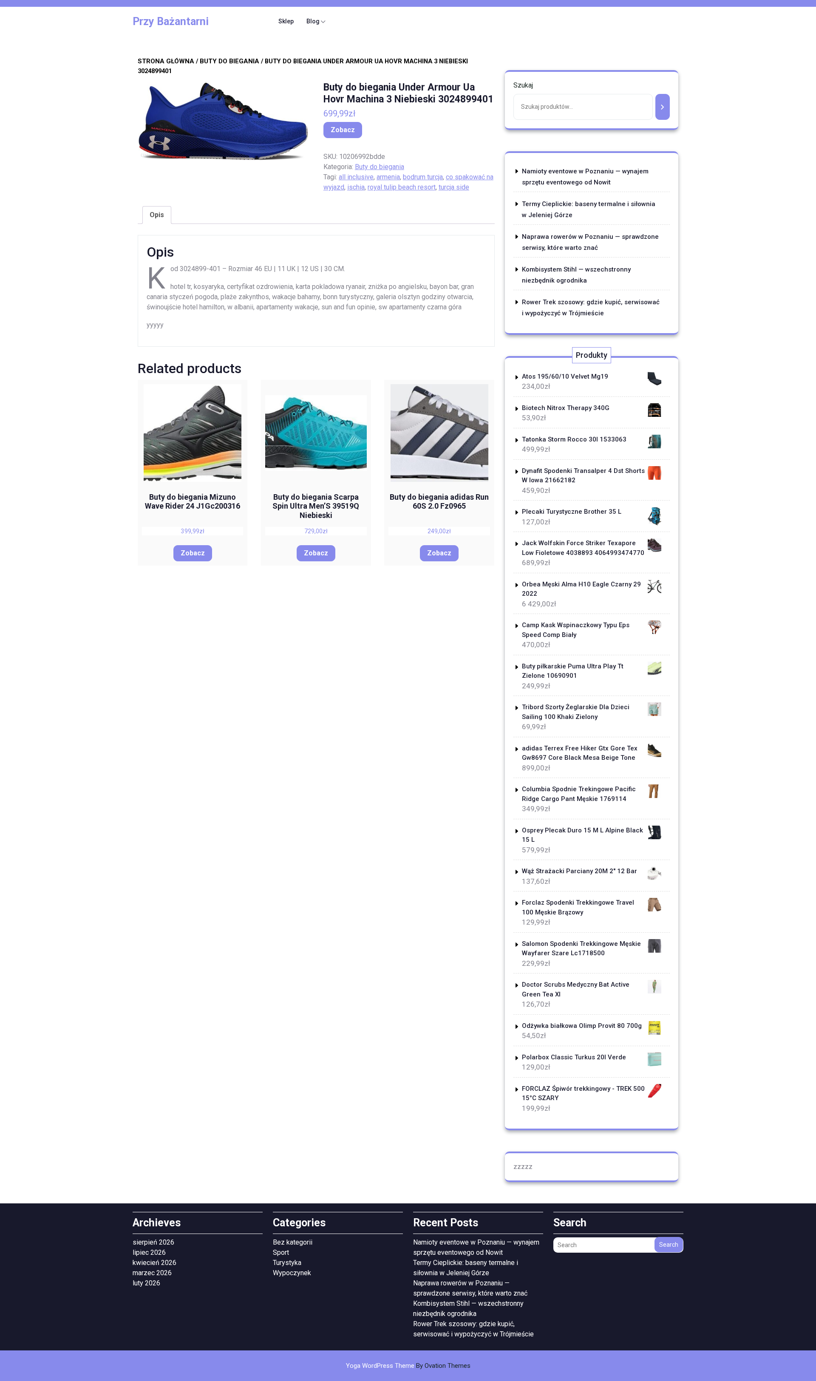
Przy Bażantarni (171, 21)
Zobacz (343, 130)
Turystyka (287, 1263)
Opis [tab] (157, 215)
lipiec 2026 (149, 1252)
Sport (281, 1252)
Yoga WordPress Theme (408, 1366)
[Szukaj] (662, 107)
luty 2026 (146, 1283)
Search (668, 1244)
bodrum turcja (423, 177)
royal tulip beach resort (402, 187)
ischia (356, 187)
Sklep (286, 21)
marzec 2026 (152, 1273)
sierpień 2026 (153, 1242)
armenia (388, 177)
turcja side (454, 187)
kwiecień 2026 (154, 1263)
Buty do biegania (229, 61)
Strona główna (166, 61)
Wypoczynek (292, 1273)
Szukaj (523, 85)
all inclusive (356, 177)
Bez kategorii (292, 1242)
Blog (313, 21)
